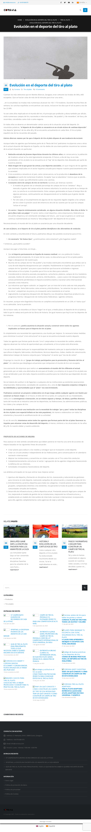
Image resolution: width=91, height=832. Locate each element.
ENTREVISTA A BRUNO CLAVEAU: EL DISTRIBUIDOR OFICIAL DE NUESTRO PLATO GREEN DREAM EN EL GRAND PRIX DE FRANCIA (44, 655)
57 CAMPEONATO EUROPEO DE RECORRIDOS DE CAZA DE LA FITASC (15, 618)
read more (14, 570)
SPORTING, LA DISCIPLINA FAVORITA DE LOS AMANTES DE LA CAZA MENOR (16, 632)
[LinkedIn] (72, 2)
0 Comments (40, 89)
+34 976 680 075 (24, 2)
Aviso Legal (9, 781)
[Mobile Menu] (85, 10)
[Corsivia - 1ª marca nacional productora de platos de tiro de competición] (10, 10)
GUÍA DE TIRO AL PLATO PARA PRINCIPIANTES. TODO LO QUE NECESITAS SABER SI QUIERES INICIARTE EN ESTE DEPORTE (15, 648)
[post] (6, 617)
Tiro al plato (28, 89)
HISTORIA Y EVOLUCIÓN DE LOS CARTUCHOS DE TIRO (48, 544)
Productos (9, 599)
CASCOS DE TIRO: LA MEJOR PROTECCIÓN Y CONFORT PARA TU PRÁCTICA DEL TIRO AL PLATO (16, 685)
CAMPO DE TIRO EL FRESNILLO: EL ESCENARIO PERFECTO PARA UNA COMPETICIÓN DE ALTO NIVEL (45, 619)
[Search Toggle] (80, 10)
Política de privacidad (12, 790)
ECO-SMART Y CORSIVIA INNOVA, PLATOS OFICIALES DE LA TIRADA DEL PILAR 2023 (15, 667)
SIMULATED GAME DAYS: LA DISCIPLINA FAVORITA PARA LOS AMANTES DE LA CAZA (19, 545)
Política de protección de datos (16, 785)
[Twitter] (65, 2)
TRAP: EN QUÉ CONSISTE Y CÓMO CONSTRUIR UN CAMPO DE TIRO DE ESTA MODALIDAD (45, 695)
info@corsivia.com (10, 2)
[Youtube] (69, 2)
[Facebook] (61, 2)
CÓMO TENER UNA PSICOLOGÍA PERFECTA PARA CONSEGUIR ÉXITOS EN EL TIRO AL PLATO (44, 676)
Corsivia (17, 89)
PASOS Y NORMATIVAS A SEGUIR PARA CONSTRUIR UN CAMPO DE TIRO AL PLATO (77, 546)
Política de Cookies (11, 794)
